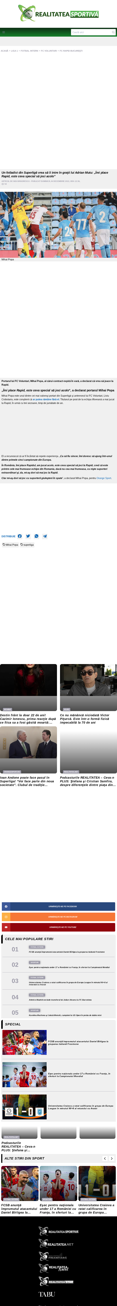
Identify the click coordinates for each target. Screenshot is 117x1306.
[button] (3, 32)
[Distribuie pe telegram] (45, 536)
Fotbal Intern (29, 51)
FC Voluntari (49, 51)
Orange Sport (104, 478)
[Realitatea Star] (58, 1282)
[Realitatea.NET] (58, 1244)
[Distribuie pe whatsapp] (36, 536)
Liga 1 (14, 51)
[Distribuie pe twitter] (28, 536)
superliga (29, 545)
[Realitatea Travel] (58, 1269)
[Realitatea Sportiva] (58, 1232)
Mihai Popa (12, 545)
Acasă (4, 51)
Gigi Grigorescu (21, 181)
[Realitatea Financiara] (58, 1257)
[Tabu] (58, 1294)
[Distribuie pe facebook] (19, 536)
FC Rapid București (71, 51)
